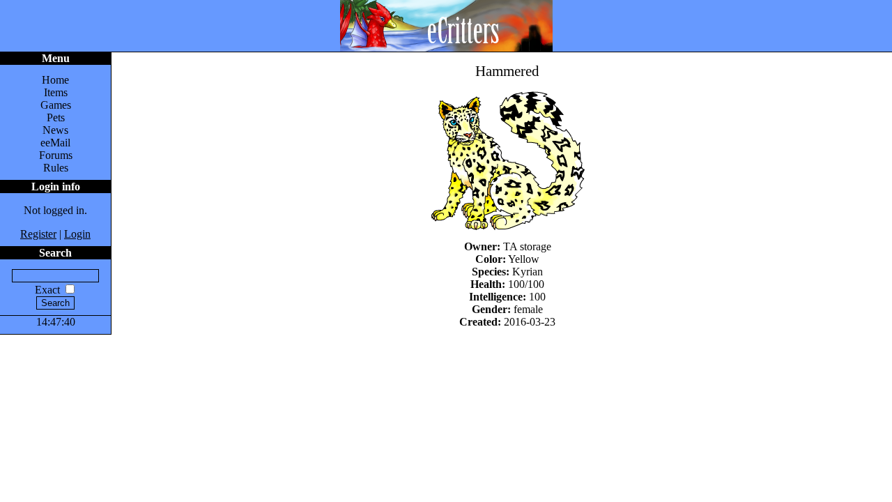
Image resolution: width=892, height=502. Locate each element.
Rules (55, 168)
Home (55, 80)
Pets (56, 117)
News (55, 130)
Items (56, 92)
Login (77, 234)
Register (38, 234)
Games (55, 105)
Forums (55, 155)
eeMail (55, 143)
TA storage (527, 246)
